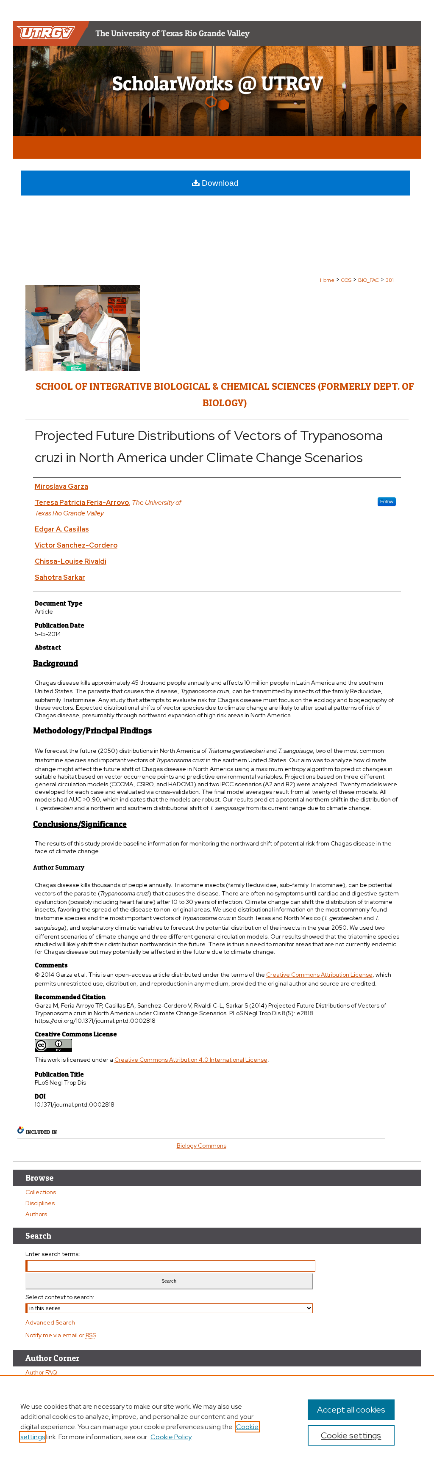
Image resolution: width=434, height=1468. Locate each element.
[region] (217, 1421)
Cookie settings (351, 1435)
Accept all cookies (351, 1409)
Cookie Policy (171, 1436)
